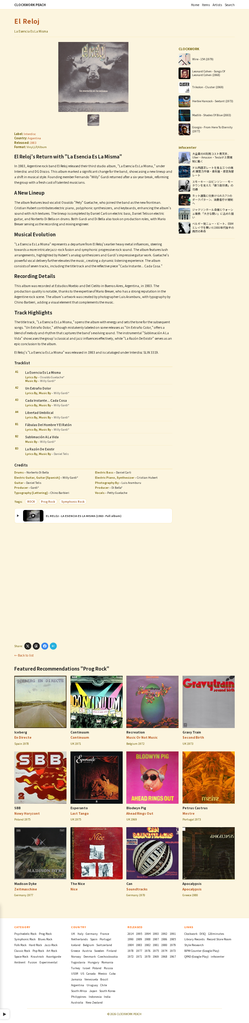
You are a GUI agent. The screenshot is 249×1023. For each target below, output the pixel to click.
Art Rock (51, 951)
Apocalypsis (192, 883)
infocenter (217, 957)
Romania (107, 962)
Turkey (75, 968)
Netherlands (79, 939)
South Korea (107, 991)
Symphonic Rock (72, 501)
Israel (86, 968)
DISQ (203, 934)
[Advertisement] (93, 582)
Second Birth (193, 737)
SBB (17, 808)
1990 (131, 939)
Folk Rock (20, 945)
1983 (33, 142)
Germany (92, 934)
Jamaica (76, 979)
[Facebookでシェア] (44, 646)
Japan (93, 991)
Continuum (79, 732)
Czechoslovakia (108, 957)
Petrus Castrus (195, 808)
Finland (112, 951)
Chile (103, 985)
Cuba (112, 974)
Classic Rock (22, 951)
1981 (156, 945)
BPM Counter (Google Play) (201, 951)
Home (195, 4)
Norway (76, 957)
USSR (74, 974)
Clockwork (190, 934)
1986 (164, 939)
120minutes (216, 934)
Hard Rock (35, 945)
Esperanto (79, 808)
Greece (75, 951)
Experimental (48, 962)
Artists (217, 4)
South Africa (79, 991)
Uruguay (92, 985)
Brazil (104, 979)
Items (206, 4)
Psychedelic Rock (25, 934)
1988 (148, 939)
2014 (131, 934)
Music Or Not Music (142, 737)
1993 (156, 934)
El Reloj (27, 21)
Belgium (88, 945)
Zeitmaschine (25, 889)
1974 (164, 951)
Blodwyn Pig (136, 808)
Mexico (102, 974)
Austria (87, 951)
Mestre (188, 813)
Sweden (99, 951)
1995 (139, 934)
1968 (164, 957)
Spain (93, 939)
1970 (148, 957)
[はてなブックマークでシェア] (53, 646)
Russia (108, 968)
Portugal (105, 939)
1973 (173, 951)
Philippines (78, 997)
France (104, 934)
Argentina (34, 138)
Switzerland (104, 945)
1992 (164, 934)
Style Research (194, 945)
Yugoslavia (78, 962)
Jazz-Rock (50, 945)
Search (230, 4)
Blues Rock (45, 939)
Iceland (75, 945)
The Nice (77, 883)
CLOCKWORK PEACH (30, 4)
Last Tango (79, 813)
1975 (156, 951)
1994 (148, 934)
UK (73, 934)
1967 (173, 957)
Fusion (32, 962)
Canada (91, 974)
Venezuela (91, 979)
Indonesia (95, 997)
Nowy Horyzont (27, 813)
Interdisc (30, 134)
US (82, 974)
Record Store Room (219, 939)
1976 (148, 951)
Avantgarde (53, 957)
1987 (156, 939)
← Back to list (24, 655)
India (107, 997)
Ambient (20, 962)
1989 (139, 939)
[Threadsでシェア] (36, 646)
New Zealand (94, 1002)
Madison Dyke (25, 883)
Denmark (90, 957)
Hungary (93, 962)
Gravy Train (191, 732)
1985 (173, 939)
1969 (156, 957)
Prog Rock (48, 501)
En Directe (23, 737)
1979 (173, 945)
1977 (139, 951)
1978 (131, 951)
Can (129, 883)
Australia (77, 1002)
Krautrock (37, 957)
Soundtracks (137, 889)
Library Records (194, 939)
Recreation (135, 732)
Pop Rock (38, 951)
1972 (131, 957)
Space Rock (21, 957)
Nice (74, 889)
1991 (173, 934)
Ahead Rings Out (139, 813)
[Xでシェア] (27, 646)
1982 (148, 945)
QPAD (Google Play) (196, 957)
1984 (131, 945)
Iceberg (20, 732)
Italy (80, 934)
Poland (96, 968)
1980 (164, 945)
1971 (139, 957)
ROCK (31, 501)
